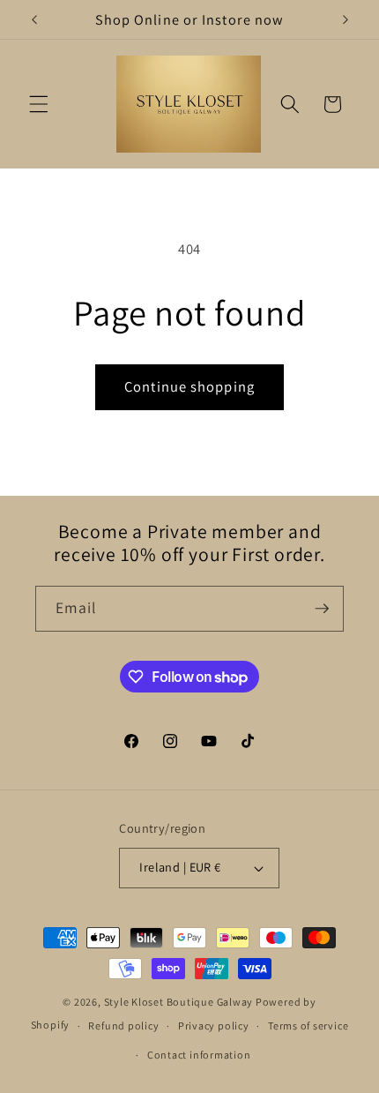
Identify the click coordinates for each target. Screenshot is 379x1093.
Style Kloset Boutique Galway (179, 1001)
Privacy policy (213, 1025)
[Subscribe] (322, 609)
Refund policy (123, 1025)
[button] (39, 104)
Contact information (199, 1054)
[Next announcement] (345, 19)
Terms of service (308, 1025)
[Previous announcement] (34, 19)
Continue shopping (189, 386)
